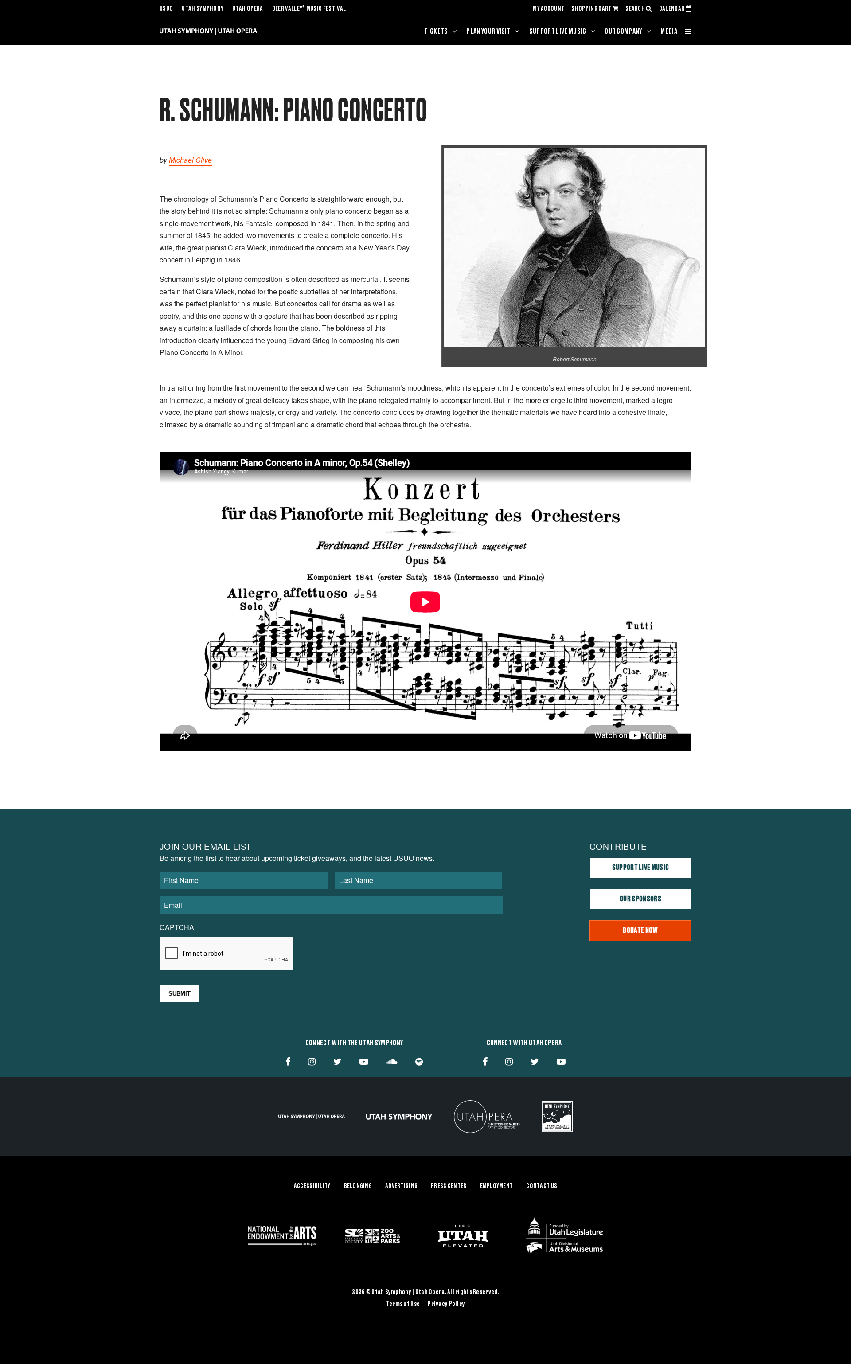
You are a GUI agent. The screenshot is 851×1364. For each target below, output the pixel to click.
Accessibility (312, 1186)
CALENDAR (672, 9)
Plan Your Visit (488, 31)
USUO (166, 9)
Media (668, 31)
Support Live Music (557, 31)
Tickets (436, 31)
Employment (496, 1186)
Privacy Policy (446, 1304)
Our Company (623, 31)
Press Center (448, 1186)
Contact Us (541, 1186)
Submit (179, 993)
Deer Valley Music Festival (309, 9)
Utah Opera (247, 9)
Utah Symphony (202, 9)
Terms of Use (403, 1304)
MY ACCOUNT (548, 9)
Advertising (401, 1186)
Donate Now (640, 930)
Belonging (358, 1186)
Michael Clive (190, 160)
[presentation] (227, 954)
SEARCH (635, 9)
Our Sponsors (640, 899)
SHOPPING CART (591, 9)
